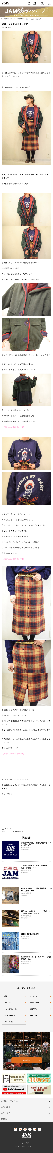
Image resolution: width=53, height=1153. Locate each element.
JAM (12, 831)
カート (42, 4)
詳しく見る (26, 1060)
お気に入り (36, 4)
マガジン (7, 1002)
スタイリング (34, 996)
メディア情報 (34, 1002)
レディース (7, 829)
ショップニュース (10, 1009)
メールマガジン (9, 1022)
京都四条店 (19, 831)
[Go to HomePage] (2, 19)
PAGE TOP (25, 1143)
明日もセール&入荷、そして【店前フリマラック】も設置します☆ (36, 912)
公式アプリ (33, 1009)
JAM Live (33, 1015)
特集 (6, 996)
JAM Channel (10, 1015)
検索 (29, 4)
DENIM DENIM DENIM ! (30, 934)
